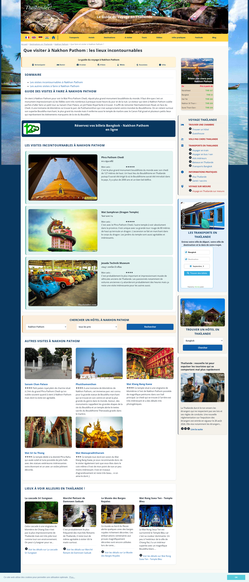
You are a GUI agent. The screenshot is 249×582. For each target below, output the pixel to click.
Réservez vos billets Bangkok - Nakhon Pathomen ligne (112, 127)
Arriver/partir (38, 65)
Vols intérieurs (199, 158)
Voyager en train (200, 150)
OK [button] (236, 577)
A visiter (128, 37)
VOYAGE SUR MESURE (200, 186)
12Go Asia (197, 287)
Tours (144, 37)
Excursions (141, 65)
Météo (121, 65)
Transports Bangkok (202, 166)
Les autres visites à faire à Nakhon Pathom (54, 86)
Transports (74, 37)
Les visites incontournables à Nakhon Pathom (56, 82)
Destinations (109, 37)
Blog (214, 37)
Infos (162, 65)
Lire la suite (197, 429)
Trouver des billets (198, 273)
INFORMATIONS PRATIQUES (203, 172)
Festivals (199, 37)
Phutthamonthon (86, 384)
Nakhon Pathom (61, 44)
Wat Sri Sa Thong (34, 452)
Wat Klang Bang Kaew (139, 384)
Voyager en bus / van (202, 154)
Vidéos (159, 37)
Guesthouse (198, 133)
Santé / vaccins (199, 180)
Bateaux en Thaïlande (202, 162)
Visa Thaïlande (199, 176)
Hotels (91, 37)
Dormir (61, 65)
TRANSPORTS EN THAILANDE (203, 145)
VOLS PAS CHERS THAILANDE (203, 139)
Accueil (24, 44)
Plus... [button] (72, 577)
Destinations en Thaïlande (41, 44)
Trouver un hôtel (200, 129)
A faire (101, 65)
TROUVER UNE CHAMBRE (201, 124)
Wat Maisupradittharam (90, 452)
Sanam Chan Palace (36, 384)
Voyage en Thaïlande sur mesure (208, 191)
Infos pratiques (178, 37)
